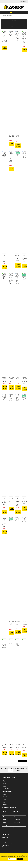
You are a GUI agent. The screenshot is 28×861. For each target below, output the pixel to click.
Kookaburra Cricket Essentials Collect (17, 137)
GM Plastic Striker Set (10, 161)
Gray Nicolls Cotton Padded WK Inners (4, 502)
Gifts (4, 802)
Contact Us (5, 786)
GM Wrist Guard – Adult (4, 525)
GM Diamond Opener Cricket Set (4, 258)
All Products (5, 804)
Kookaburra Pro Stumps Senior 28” (4, 40)
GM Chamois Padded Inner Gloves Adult (17, 502)
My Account (5, 781)
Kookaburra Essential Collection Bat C (24, 257)
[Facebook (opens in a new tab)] (4, 1)
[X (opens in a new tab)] (2, 1)
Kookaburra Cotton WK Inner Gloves (11, 745)
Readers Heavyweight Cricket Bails (24, 623)
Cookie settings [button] (12, 858)
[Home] (1, 15)
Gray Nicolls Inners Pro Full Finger (24, 745)
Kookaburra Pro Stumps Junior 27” (11, 137)
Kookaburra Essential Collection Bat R (17, 745)
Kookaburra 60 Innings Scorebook (24, 500)
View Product (5, 47)
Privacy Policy (6, 788)
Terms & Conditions (7, 785)
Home (4, 780)
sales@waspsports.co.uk (7, 839)
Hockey (4, 794)
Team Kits (5, 796)
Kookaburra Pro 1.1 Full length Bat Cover (11, 500)
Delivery (4, 783)
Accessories (9, 15)
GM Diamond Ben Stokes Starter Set (24, 40)
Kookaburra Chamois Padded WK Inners (4, 379)
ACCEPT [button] (20, 858)
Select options (5, 267)
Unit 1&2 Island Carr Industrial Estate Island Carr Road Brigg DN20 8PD (8, 845)
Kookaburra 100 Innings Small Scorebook (24, 379)
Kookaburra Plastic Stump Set (17, 257)
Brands (4, 801)
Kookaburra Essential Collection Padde (11, 379)
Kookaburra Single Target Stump (11, 623)
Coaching (5, 799)
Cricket (4, 797)
